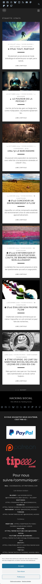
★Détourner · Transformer (21, 46)
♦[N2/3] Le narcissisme (21, 151)
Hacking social (21, 398)
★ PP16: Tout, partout (21, 49)
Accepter (21, 566)
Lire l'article (21, 65)
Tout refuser (21, 571)
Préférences (21, 577)
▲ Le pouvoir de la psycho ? (21, 100)
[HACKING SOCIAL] (4, 11)
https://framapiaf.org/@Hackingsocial (20, 502)
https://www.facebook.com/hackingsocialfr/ (21, 507)
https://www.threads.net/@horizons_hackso (21, 514)
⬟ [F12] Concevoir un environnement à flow (21, 201)
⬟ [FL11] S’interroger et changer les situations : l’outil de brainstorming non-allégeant (21, 256)
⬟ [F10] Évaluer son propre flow (21, 308)
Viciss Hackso (27, 44)
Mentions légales (26, 581)
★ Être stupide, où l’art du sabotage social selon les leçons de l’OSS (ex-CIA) (21, 362)
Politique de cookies (15, 581)
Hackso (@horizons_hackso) (26, 509)
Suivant (23, 390)
